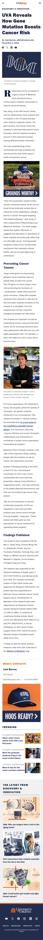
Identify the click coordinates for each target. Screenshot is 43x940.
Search (40, 3)
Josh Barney (10, 669)
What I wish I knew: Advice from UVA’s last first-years (12, 741)
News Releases (16, 926)
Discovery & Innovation (15, 9)
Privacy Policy (27, 926)
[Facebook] (18, 919)
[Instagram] (24, 919)
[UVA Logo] (21, 910)
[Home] (21, 3)
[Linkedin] (30, 919)
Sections (3, 3)
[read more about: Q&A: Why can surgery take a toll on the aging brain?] (21, 809)
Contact (37, 926)
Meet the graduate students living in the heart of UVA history (11, 755)
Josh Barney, (10, 40)
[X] (12, 919)
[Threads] (36, 919)
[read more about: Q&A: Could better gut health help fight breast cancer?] (21, 878)
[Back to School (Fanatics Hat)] (21, 703)
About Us (6, 926)
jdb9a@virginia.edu (25, 40)
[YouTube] (6, 919)
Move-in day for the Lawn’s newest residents (13, 768)
